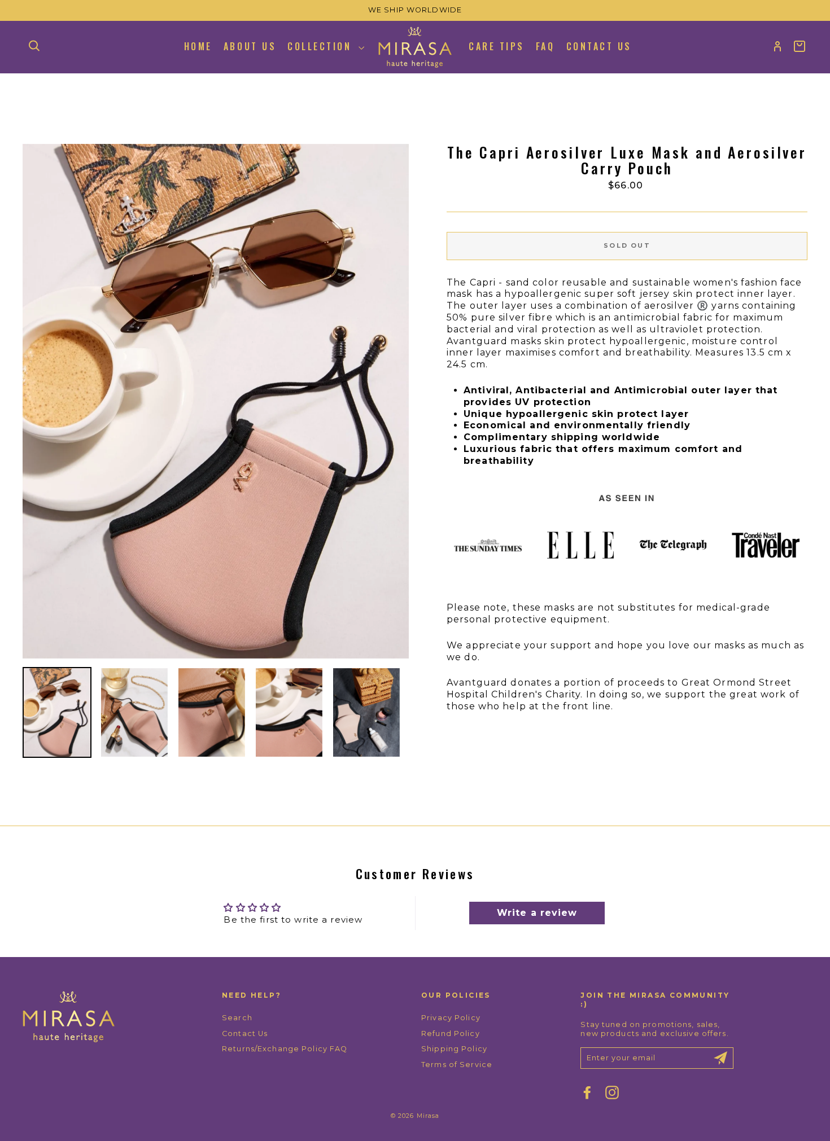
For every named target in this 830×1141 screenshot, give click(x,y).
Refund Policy (450, 1033)
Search (237, 1017)
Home (198, 46)
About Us (250, 46)
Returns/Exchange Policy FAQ (284, 1049)
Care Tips (497, 46)
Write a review (537, 912)
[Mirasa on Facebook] (587, 1092)
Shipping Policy (454, 1049)
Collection (321, 46)
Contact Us (599, 46)
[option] (415, 10)
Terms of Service (456, 1064)
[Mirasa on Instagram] (612, 1092)
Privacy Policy (450, 1017)
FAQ (545, 46)
